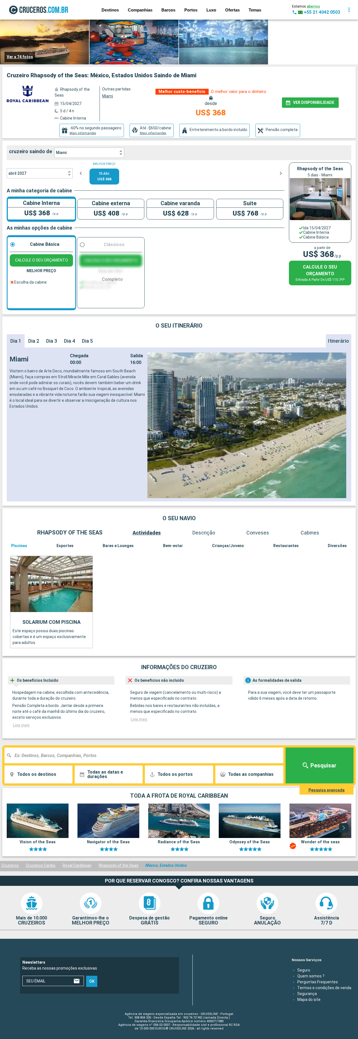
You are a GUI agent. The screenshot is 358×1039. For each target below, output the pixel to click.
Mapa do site (309, 999)
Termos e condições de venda (324, 987)
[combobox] (146, 755)
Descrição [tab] (203, 533)
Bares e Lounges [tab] (118, 545)
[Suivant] (343, 828)
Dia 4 (69, 341)
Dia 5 (87, 341)
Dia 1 (15, 341)
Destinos (110, 10)
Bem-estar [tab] (173, 545)
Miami (61, 152)
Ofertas (232, 10)
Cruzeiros (10, 865)
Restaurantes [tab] (286, 545)
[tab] (91, 130)
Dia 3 (51, 341)
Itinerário (338, 341)
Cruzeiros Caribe (40, 865)
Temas (255, 10)
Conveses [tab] (257, 533)
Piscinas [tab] (19, 545)
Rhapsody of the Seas (118, 865)
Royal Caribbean (77, 865)
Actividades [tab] (147, 533)
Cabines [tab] (310, 533)
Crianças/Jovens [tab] (228, 545)
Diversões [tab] (337, 545)
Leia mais (21, 725)
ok (92, 981)
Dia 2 (33, 341)
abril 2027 (17, 173)
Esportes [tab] (65, 545)
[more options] (349, 9)
